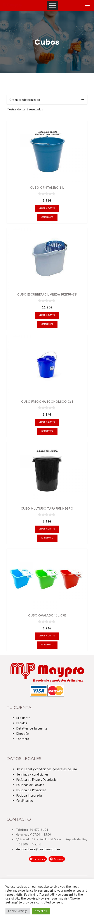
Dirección (22, 733)
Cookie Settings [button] (17, 911)
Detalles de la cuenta (31, 728)
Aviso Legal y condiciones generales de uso (46, 769)
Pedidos (21, 723)
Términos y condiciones (32, 774)
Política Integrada (29, 795)
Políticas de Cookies (30, 785)
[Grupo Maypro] (12, 5)
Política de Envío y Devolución (37, 780)
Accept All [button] (41, 911)
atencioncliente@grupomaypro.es (38, 849)
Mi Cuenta (23, 718)
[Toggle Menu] (52, 5)
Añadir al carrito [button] (47, 208)
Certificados (24, 801)
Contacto (22, 739)
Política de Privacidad (31, 790)
